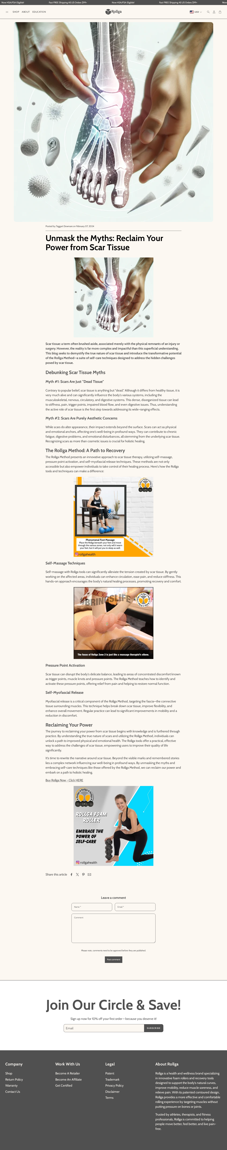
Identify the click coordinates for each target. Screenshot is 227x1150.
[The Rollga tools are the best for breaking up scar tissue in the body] (113, 826)
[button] (7, 12)
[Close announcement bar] (223, 2)
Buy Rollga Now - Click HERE (64, 780)
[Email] (89, 874)
